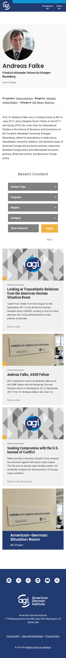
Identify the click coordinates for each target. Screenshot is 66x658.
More (59, 6)
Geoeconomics (24, 98)
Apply (49, 228)
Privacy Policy (52, 636)
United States (10, 102)
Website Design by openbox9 (38, 647)
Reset (49, 239)
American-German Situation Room (28, 537)
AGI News (38, 102)
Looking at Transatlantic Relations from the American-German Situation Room (33, 293)
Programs (47, 6)
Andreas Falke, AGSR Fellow (28, 374)
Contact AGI (13, 636)
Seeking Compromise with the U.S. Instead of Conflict (33, 450)
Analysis (49, 102)
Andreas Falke (13, 326)
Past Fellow (9, 82)
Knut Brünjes (26, 481)
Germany (51, 98)
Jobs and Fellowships (32, 636)
